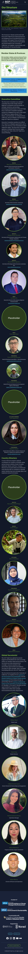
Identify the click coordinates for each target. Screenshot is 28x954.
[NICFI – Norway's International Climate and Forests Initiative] (7, 926)
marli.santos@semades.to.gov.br (14, 169)
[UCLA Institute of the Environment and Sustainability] (14, 910)
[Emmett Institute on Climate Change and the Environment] (14, 904)
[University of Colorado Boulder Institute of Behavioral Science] (14, 917)
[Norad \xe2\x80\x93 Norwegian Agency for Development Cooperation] (20, 927)
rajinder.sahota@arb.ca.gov (14, 454)
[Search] (25, 2)
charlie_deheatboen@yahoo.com (14, 387)
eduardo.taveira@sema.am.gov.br (14, 204)
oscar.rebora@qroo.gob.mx (14, 267)
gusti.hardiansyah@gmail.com (14, 361)
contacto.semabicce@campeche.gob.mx (14, 240)
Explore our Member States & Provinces (14, 90)
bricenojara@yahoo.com (14, 303)
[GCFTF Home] (11, 2)
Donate (10, 933)
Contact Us (16, 933)
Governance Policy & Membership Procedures (14, 80)
